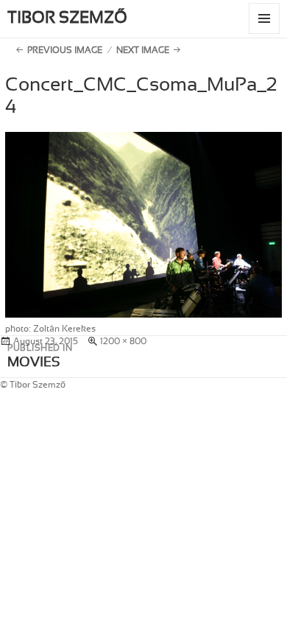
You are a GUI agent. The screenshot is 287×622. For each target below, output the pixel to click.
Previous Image (64, 50)
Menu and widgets (264, 33)
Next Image (142, 50)
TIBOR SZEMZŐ (67, 18)
